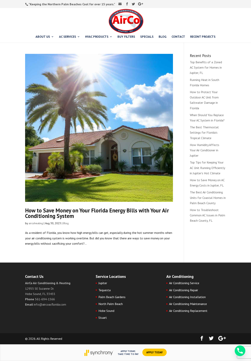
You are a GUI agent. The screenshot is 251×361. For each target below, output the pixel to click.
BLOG (162, 37)
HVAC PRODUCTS (96, 37)
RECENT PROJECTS (203, 37)
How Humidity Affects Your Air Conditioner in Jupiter (204, 150)
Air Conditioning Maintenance (188, 304)
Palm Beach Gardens (112, 297)
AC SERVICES (67, 37)
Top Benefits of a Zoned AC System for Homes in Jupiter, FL (206, 67)
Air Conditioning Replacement (188, 311)
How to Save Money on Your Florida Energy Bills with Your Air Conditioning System (97, 213)
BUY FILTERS (126, 37)
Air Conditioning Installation (187, 297)
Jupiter (102, 283)
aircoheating (36, 223)
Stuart (102, 318)
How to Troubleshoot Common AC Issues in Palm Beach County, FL (207, 215)
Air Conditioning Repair (183, 290)
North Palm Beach (110, 304)
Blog (66, 223)
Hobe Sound (106, 311)
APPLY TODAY (154, 352)
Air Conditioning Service (184, 283)
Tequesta (104, 290)
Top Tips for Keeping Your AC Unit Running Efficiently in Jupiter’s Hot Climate (207, 167)
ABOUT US (42, 37)
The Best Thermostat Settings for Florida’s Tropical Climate (204, 132)
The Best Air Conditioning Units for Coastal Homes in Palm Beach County (208, 197)
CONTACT (178, 37)
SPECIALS (147, 37)
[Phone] (240, 350)
